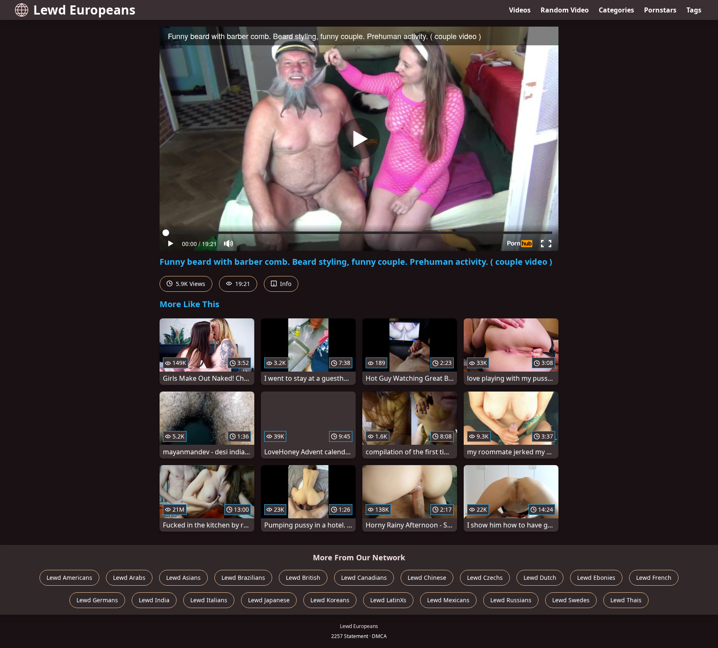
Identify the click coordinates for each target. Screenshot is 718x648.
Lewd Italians (208, 600)
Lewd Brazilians (243, 577)
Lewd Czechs (485, 577)
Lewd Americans (69, 577)
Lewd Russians (510, 600)
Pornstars (660, 10)
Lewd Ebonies (596, 577)
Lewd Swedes (571, 600)
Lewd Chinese (427, 577)
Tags (693, 10)
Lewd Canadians (364, 577)
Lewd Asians (183, 577)
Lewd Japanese (269, 600)
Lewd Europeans (84, 9)
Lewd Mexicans (448, 600)
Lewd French (653, 577)
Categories (616, 10)
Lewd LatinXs (388, 600)
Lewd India (154, 600)
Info (284, 284)
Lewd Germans (97, 600)
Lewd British (303, 577)
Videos (520, 10)
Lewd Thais (626, 600)
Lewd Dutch (540, 577)
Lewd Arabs (129, 577)
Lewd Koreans (329, 600)
